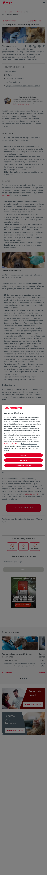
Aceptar (23, 455)
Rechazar (23, 460)
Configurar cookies (23, 465)
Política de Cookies (11, 444)
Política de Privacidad (29, 444)
